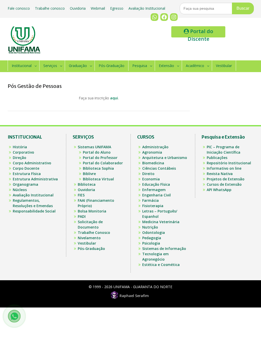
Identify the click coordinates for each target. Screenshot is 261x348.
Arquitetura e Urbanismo (164, 157)
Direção (19, 157)
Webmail (98, 8)
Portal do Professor (100, 157)
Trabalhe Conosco (94, 232)
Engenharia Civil (156, 195)
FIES (81, 195)
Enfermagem (154, 189)
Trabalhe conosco (50, 8)
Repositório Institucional (229, 162)
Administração (155, 146)
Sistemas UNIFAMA (94, 146)
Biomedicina (153, 162)
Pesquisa (139, 65)
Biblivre (89, 173)
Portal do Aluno (97, 152)
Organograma (25, 184)
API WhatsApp (219, 189)
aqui (114, 98)
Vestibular (224, 65)
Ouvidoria (78, 8)
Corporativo (23, 152)
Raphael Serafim (134, 295)
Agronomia (152, 152)
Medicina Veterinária (160, 221)
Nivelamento (89, 237)
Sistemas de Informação (164, 248)
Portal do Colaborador (103, 162)
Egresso (117, 8)
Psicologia (151, 243)
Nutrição (150, 227)
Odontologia (153, 232)
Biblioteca (87, 184)
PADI (82, 216)
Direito (148, 173)
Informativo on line (224, 168)
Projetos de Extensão (225, 179)
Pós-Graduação (111, 65)
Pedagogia (151, 237)
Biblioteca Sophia (98, 168)
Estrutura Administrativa (35, 179)
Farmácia (150, 200)
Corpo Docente (26, 168)
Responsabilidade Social (34, 211)
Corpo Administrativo (32, 162)
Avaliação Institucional (147, 8)
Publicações (217, 157)
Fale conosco (19, 8)
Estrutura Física (27, 173)
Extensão (166, 65)
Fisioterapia (152, 205)
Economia (151, 179)
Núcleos (20, 189)
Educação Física (156, 184)
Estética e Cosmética (161, 264)
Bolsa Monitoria (92, 211)
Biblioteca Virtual (98, 179)
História (20, 146)
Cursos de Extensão (224, 184)
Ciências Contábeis (159, 168)
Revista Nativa (220, 173)
